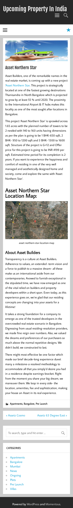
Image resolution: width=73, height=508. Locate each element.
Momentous (52, 504)
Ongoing (15, 475)
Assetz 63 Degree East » (52, 415)
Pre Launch (41, 403)
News (13, 471)
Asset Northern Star (18, 85)
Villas (13, 489)
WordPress (33, 504)
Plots (13, 480)
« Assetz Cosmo (15, 415)
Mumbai (15, 466)
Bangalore (29, 403)
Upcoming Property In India (35, 9)
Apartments (16, 403)
